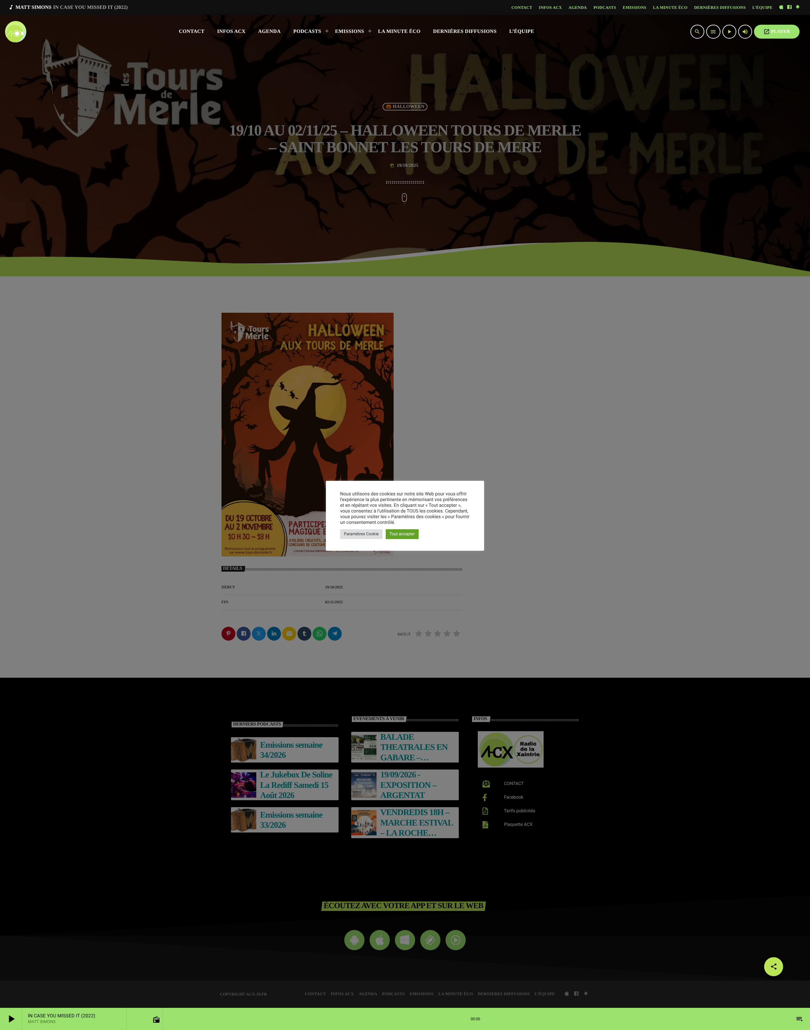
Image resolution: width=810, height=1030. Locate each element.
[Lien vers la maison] (16, 31)
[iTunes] (781, 7)
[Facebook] (789, 7)
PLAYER (776, 31)
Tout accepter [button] (402, 534)
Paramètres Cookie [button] (361, 534)
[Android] (797, 7)
